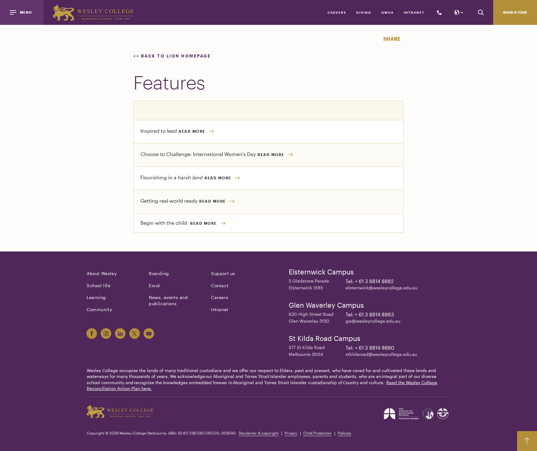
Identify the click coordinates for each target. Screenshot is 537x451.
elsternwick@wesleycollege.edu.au (381, 287)
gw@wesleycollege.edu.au (373, 321)
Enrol (154, 285)
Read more (192, 131)
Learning (96, 297)
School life (99, 285)
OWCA (387, 12)
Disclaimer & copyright (258, 433)
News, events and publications (168, 300)
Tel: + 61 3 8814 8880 (370, 348)
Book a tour (515, 12)
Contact (219, 285)
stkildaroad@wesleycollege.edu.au (381, 354)
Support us (223, 273)
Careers (337, 12)
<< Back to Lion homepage (173, 55)
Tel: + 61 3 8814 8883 (370, 314)
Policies (344, 433)
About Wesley (102, 273)
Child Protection (317, 433)
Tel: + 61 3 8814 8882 (370, 281)
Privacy (291, 433)
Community (99, 309)
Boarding (159, 273)
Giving (363, 12)
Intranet (414, 12)
